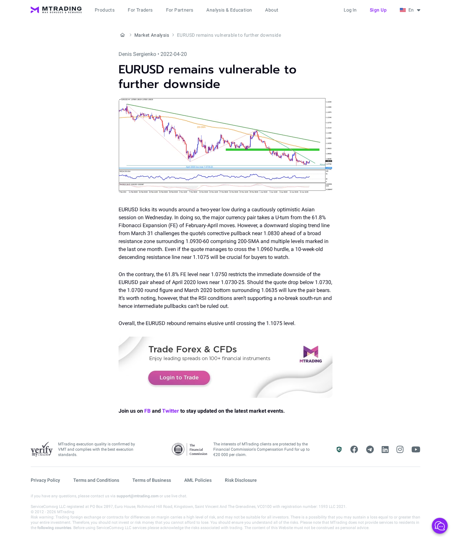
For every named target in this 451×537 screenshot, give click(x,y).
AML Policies (198, 480)
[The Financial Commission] (190, 449)
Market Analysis (151, 35)
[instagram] (400, 449)
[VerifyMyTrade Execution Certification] (42, 449)
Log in (350, 10)
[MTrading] (56, 10)
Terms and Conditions (96, 480)
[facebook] (354, 449)
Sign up (378, 10)
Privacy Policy (45, 480)
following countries (54, 527)
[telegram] (370, 449)
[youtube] (415, 449)
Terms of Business (151, 480)
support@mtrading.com (137, 496)
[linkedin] (385, 449)
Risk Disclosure (241, 480)
